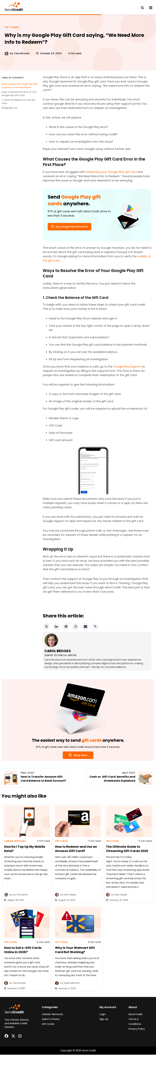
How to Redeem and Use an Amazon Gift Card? (76, 849)
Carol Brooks (22, 53)
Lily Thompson (20, 894)
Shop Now (80, 755)
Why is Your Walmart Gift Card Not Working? (75, 950)
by (12, 53)
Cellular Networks (15, 841)
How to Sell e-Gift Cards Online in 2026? (23, 950)
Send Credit (135, 1014)
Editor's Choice (51, 1019)
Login (102, 1014)
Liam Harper (70, 894)
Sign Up (103, 1019)
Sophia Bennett (72, 982)
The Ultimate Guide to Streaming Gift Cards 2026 (127, 849)
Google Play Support (127, 366)
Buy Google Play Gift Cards (71, 226)
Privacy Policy (136, 1029)
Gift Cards (12, 27)
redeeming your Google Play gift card (111, 172)
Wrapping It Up (10, 107)
